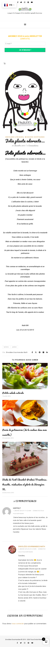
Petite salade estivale (13, 393)
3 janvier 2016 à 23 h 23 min (27, 549)
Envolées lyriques (14, 137)
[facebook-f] (17, 643)
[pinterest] (29, 643)
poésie (14, 347)
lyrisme (6, 347)
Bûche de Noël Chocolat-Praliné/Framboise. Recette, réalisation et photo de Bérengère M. (24, 484)
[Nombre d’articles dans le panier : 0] (4, 63)
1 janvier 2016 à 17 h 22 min (22, 510)
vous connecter (18, 624)
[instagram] (25, 643)
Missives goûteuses (35, 137)
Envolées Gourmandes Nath (16, 352)
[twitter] (21, 643)
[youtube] (32, 643)
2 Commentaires (32, 145)
